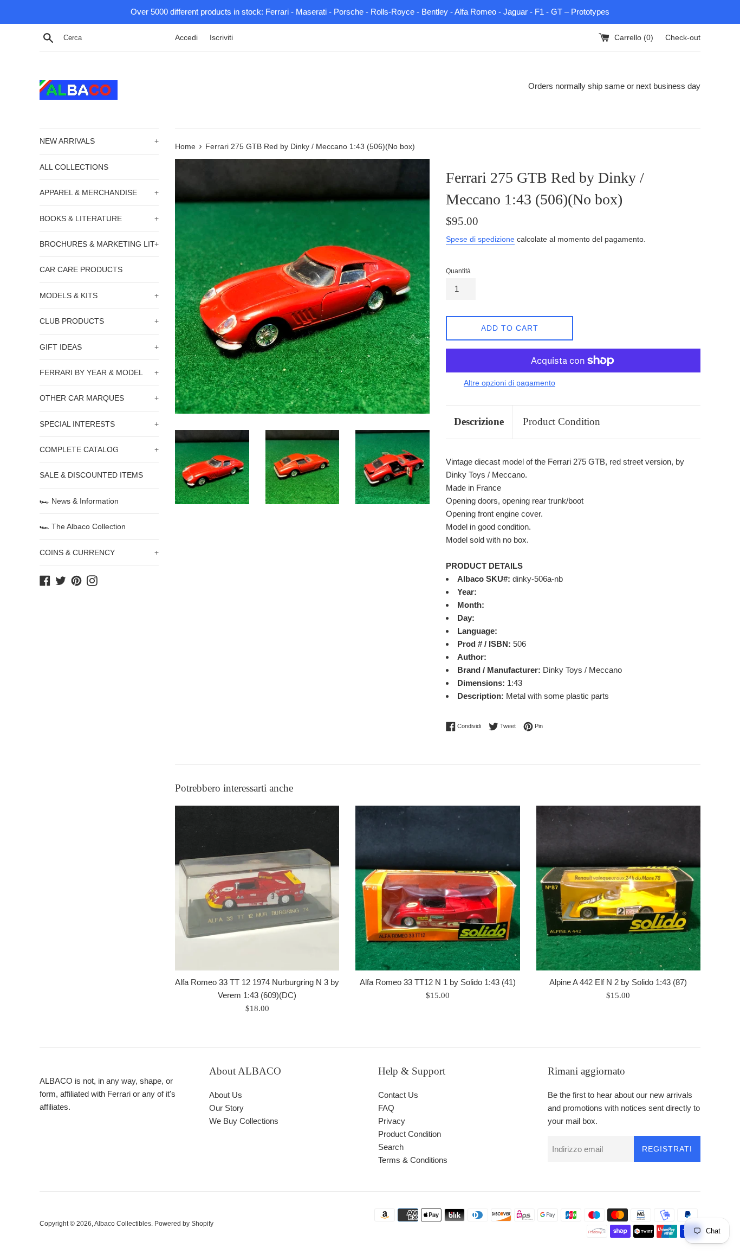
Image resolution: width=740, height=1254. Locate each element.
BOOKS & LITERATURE (99, 218)
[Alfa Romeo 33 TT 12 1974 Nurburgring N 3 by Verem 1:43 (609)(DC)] (257, 888)
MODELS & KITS (99, 295)
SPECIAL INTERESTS (99, 424)
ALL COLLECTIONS (74, 167)
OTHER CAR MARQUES (99, 398)
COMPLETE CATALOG (99, 449)
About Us (225, 1094)
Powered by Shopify (183, 1223)
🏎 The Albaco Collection (83, 526)
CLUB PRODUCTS (99, 321)
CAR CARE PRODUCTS (81, 269)
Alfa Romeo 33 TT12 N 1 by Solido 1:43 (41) (438, 982)
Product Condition (561, 421)
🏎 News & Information (79, 501)
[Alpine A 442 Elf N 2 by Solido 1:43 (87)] (618, 888)
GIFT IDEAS (99, 347)
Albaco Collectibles (122, 1223)
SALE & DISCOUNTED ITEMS (91, 475)
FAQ (386, 1107)
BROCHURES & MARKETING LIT (99, 244)
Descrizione (479, 421)
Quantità (458, 271)
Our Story (226, 1107)
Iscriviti (221, 38)
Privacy (391, 1121)
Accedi (186, 38)
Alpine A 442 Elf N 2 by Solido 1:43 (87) (618, 982)
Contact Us (398, 1094)
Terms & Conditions (412, 1160)
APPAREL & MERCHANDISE (99, 192)
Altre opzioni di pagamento (509, 382)
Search (391, 1147)
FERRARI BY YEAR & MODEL (99, 372)
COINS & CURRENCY (99, 552)
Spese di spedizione (480, 239)
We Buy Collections (243, 1121)
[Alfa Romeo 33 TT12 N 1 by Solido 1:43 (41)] (437, 888)
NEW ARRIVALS (99, 141)
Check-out (682, 38)
